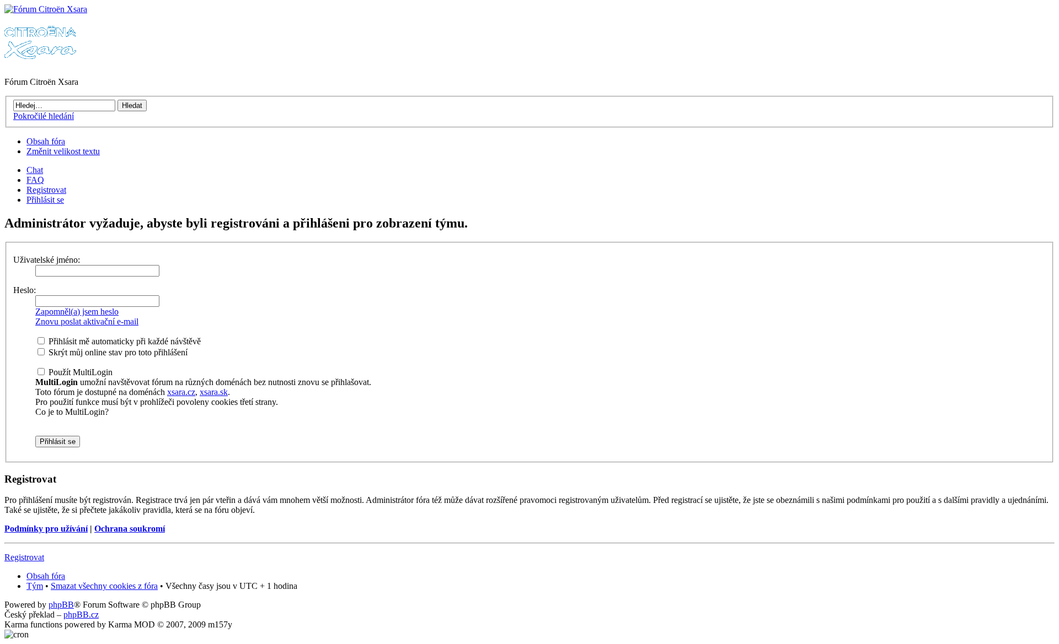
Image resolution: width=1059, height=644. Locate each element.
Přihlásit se (45, 199)
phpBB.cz (81, 614)
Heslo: (24, 290)
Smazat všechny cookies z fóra (104, 586)
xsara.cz (181, 392)
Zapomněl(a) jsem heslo (77, 311)
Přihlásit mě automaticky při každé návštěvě (123, 341)
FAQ (35, 180)
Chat (34, 170)
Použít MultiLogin (79, 372)
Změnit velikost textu (63, 151)
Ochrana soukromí (129, 528)
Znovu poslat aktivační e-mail (86, 321)
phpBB (61, 604)
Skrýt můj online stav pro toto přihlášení (117, 352)
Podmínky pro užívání (46, 528)
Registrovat (46, 189)
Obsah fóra (45, 141)
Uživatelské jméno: (46, 259)
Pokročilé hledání (43, 116)
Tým (34, 586)
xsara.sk (214, 392)
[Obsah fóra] (45, 9)
